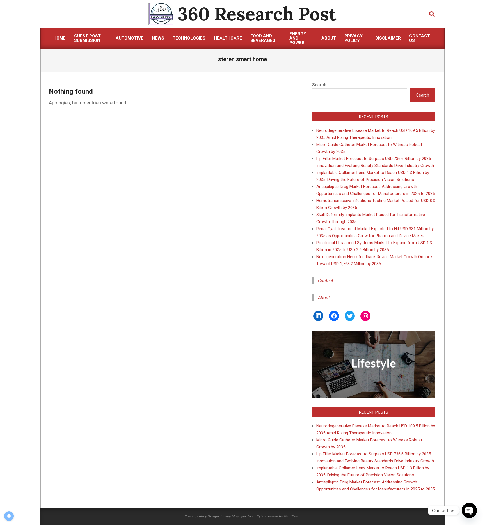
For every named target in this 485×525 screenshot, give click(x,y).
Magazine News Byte (247, 516)
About (324, 297)
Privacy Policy (195, 516)
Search (319, 84)
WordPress (291, 516)
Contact (325, 280)
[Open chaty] (469, 510)
